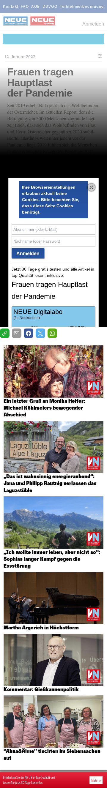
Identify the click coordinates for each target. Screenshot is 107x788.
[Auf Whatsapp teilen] (52, 333)
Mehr (94, 780)
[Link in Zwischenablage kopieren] (5, 333)
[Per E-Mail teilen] (16, 333)
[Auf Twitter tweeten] (40, 333)
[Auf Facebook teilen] (28, 333)
